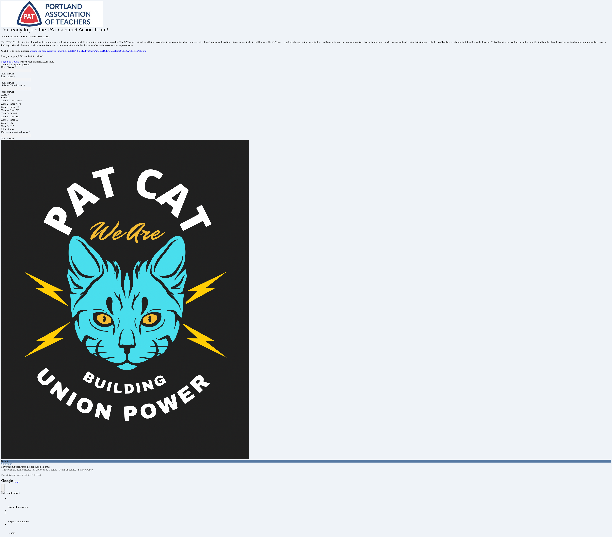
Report (37, 475)
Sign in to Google (10, 61)
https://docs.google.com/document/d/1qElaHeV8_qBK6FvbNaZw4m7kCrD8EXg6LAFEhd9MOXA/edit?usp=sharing (87, 51)
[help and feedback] (2, 488)
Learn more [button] (48, 61)
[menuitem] (309, 503)
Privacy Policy (85, 469)
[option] (306, 97)
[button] (306, 461)
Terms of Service (67, 469)
